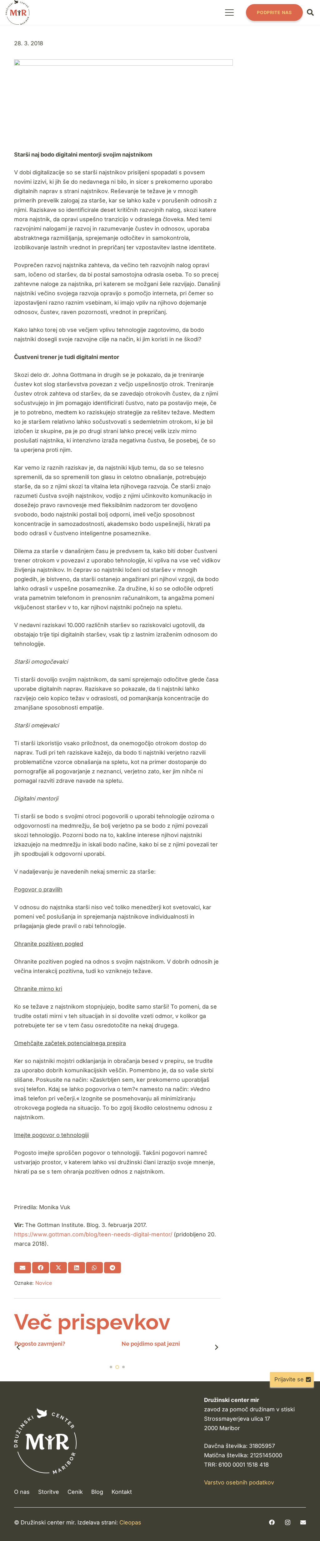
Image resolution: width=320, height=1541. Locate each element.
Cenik (75, 1492)
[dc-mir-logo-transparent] (17, 12)
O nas (22, 1492)
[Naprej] (216, 1347)
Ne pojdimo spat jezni (43, 1343)
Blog (97, 1492)
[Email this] (22, 1267)
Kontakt (122, 1492)
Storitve (48, 1492)
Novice (43, 1283)
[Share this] (40, 1267)
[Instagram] (287, 1522)
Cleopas (130, 1522)
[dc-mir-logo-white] (45, 1441)
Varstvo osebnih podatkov (239, 1482)
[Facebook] (272, 1522)
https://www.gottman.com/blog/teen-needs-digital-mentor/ (93, 1234)
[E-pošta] (303, 1522)
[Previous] (18, 1347)
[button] (229, 12)
